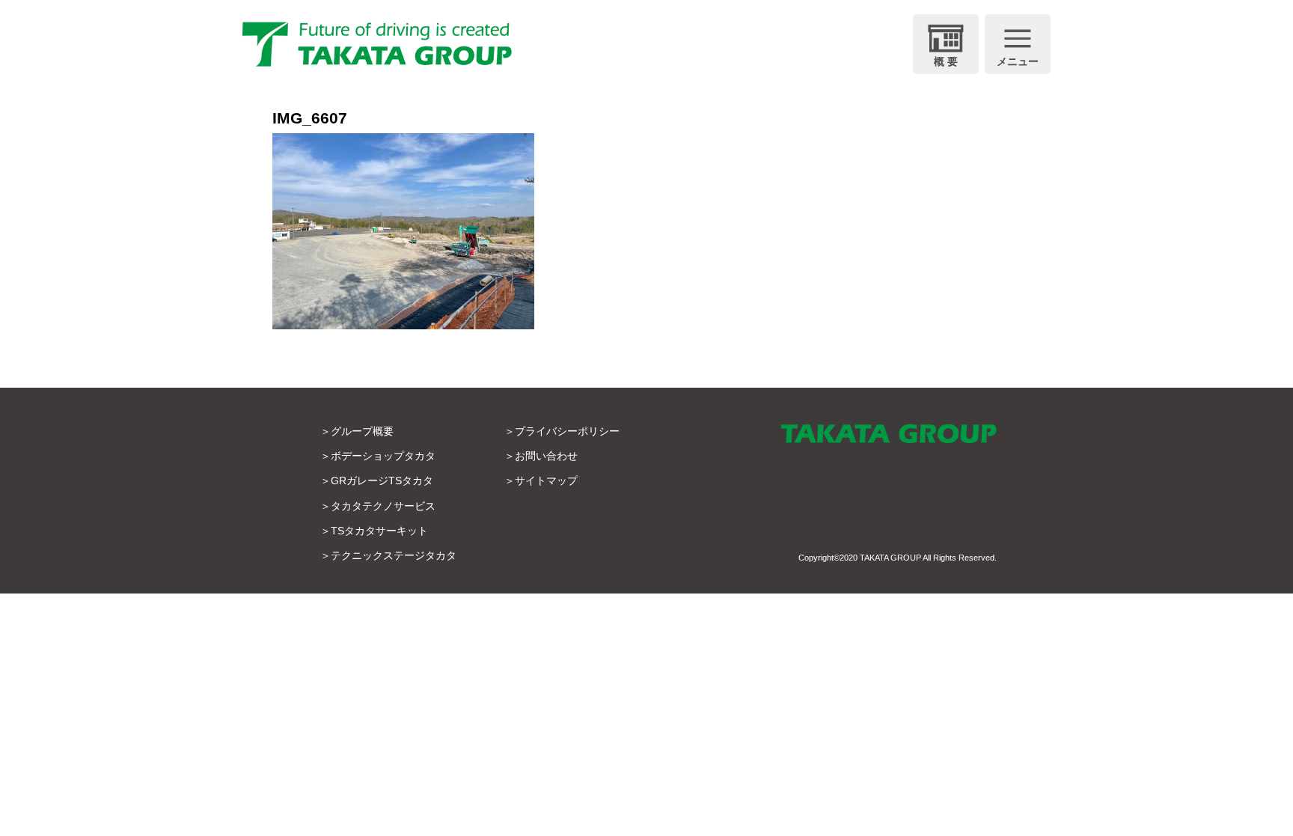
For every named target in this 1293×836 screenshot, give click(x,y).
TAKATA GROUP (890, 557)
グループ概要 (362, 431)
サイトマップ (546, 480)
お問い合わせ (546, 456)
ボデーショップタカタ (383, 456)
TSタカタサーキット (379, 531)
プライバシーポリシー (567, 431)
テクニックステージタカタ (393, 555)
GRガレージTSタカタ (382, 480)
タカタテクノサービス (383, 506)
